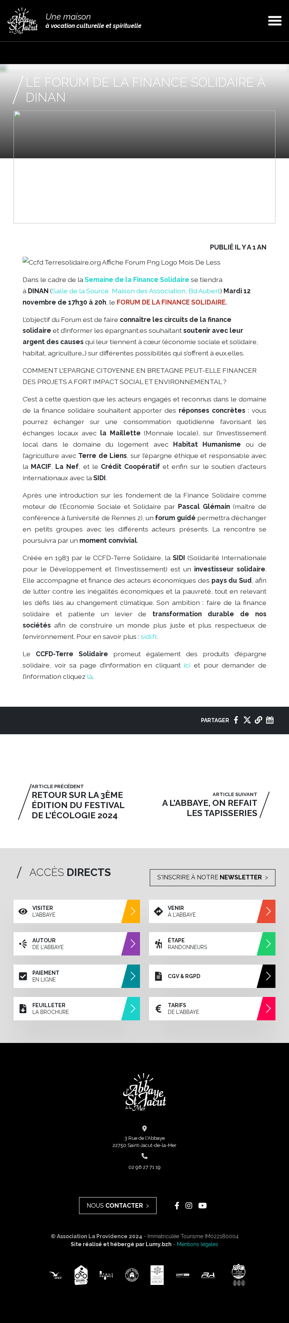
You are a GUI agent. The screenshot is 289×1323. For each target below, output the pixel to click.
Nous (115, 1205)
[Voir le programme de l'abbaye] (269, 720)
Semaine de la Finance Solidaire (137, 279)
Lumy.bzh (159, 1244)
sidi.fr (149, 636)
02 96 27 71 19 (144, 1167)
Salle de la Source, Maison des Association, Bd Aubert (136, 291)
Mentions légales (197, 1244)
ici (187, 665)
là (90, 676)
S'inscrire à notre (209, 877)
